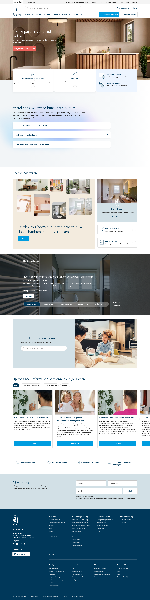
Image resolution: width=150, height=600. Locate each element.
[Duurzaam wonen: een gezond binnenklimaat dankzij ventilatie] (75, 402)
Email (80, 491)
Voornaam (82, 483)
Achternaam (114, 483)
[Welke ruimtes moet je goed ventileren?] (32, 402)
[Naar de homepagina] (17, 12)
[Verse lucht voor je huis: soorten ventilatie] (117, 402)
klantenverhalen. (31, 261)
